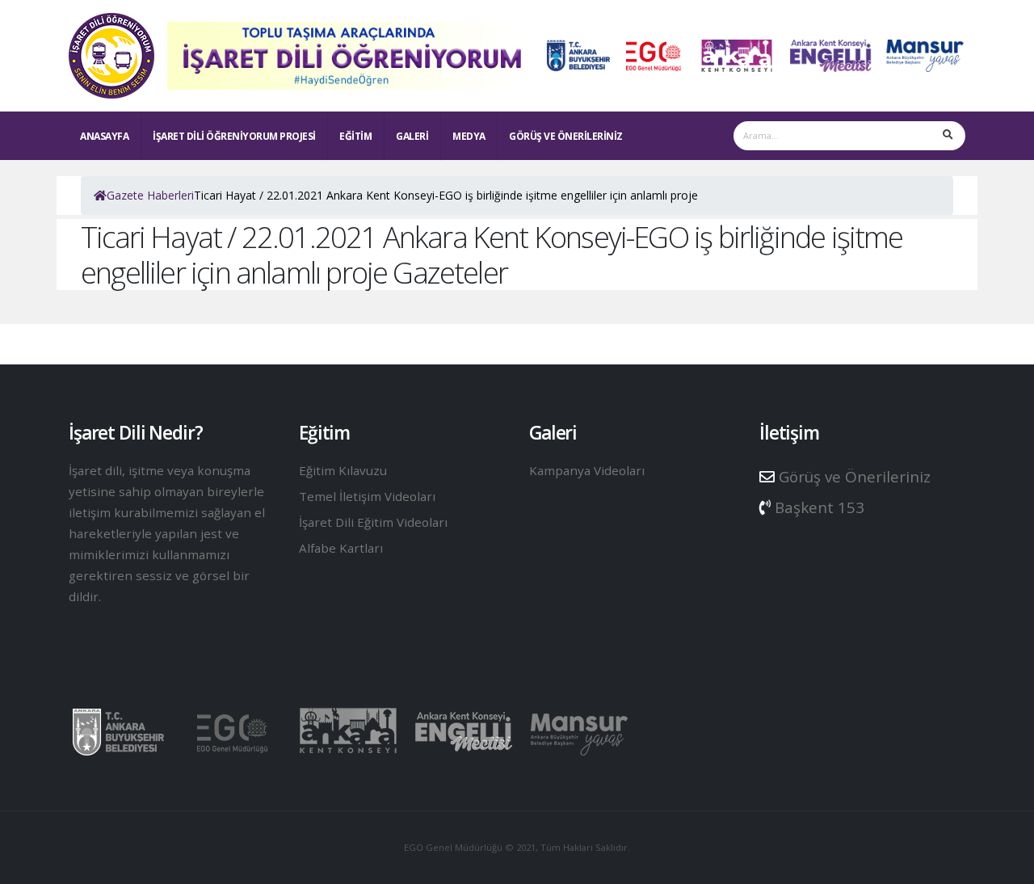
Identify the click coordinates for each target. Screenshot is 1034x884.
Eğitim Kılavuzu (343, 470)
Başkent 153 (817, 507)
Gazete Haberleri (150, 195)
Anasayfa (104, 136)
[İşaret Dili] (111, 52)
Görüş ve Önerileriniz (566, 136)
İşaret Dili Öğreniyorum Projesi (234, 136)
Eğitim (355, 136)
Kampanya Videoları (587, 470)
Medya (468, 136)
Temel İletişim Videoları (367, 496)
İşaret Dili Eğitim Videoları (373, 522)
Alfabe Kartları (341, 548)
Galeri (412, 136)
